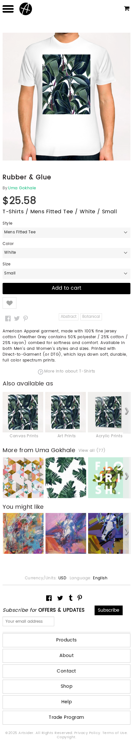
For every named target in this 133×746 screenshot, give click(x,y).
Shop (67, 686)
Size (6, 264)
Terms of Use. (115, 733)
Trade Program (66, 717)
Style (7, 223)
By (5, 188)
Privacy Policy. (88, 733)
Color (8, 244)
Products (66, 640)
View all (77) (92, 451)
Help (66, 702)
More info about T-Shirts (69, 371)
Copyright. (67, 737)
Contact (66, 671)
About (66, 655)
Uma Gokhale (22, 188)
